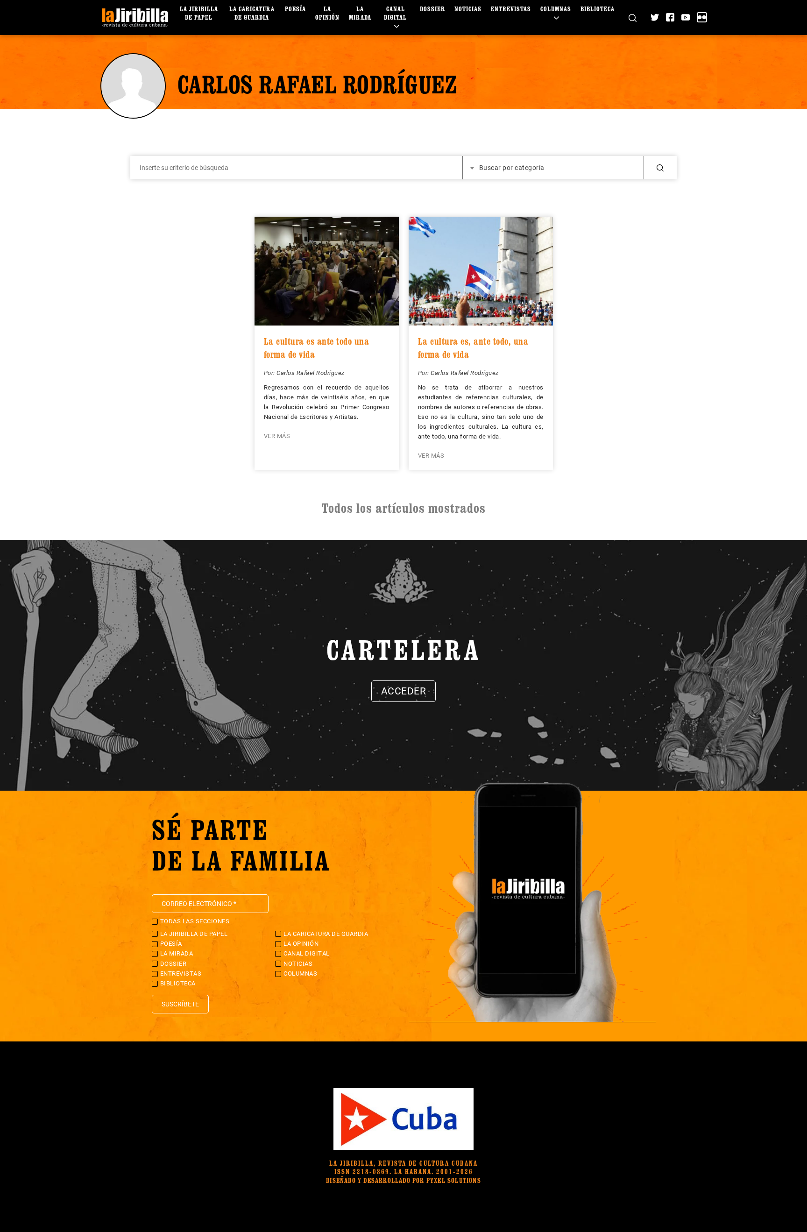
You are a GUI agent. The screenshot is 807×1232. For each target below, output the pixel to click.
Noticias (467, 9)
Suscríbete (180, 1004)
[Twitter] (655, 17)
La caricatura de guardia (252, 13)
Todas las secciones (195, 921)
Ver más (277, 435)
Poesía (295, 9)
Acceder (403, 691)
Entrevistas (511, 9)
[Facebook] (670, 17)
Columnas (555, 9)
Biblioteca (597, 9)
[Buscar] (633, 17)
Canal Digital (395, 13)
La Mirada (360, 13)
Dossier (432, 9)
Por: (270, 372)
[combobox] (553, 167)
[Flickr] (702, 17)
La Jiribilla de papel (199, 13)
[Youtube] (685, 17)
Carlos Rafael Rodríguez (310, 372)
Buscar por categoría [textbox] (512, 167)
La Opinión (327, 13)
